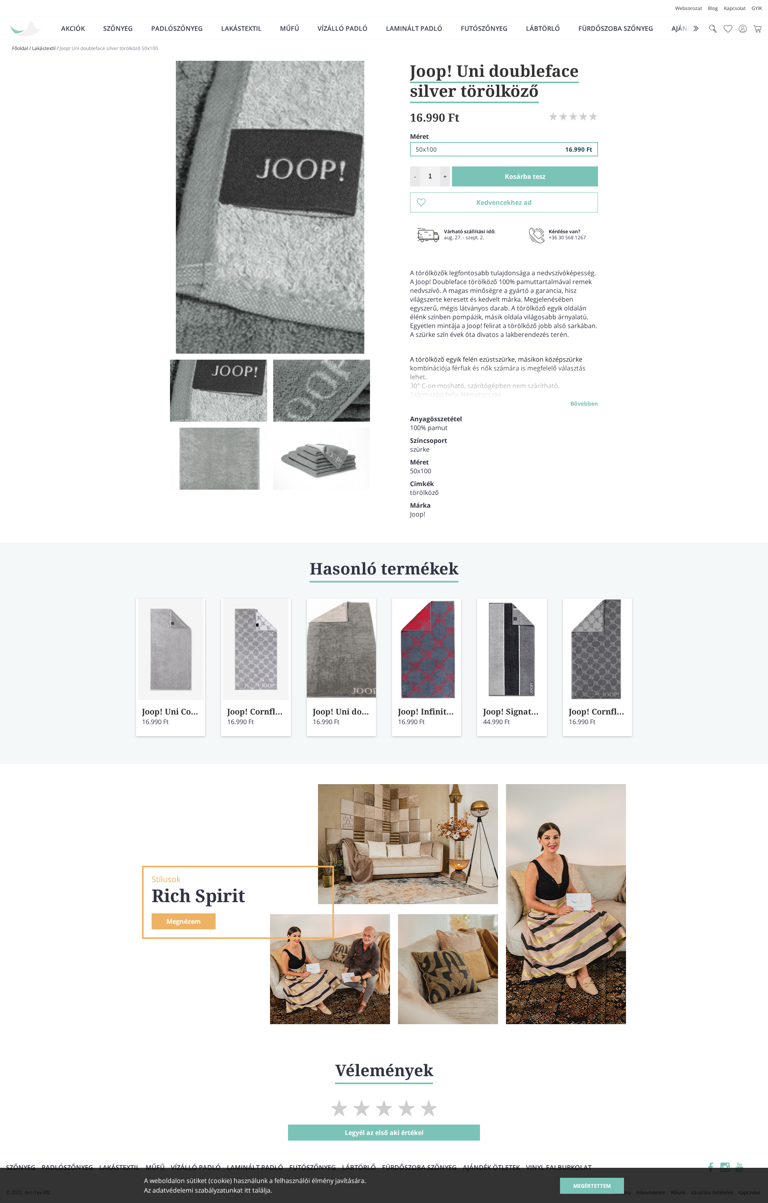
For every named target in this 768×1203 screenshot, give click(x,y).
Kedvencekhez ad (504, 202)
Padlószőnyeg (177, 28)
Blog (713, 8)
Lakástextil (241, 28)
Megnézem (183, 921)
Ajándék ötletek (491, 1167)
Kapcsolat (735, 8)
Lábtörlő (543, 28)
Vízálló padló (343, 28)
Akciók (73, 28)
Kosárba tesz (525, 176)
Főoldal (20, 48)
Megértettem (592, 1185)
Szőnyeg (118, 28)
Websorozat (688, 8)
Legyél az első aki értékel (384, 1132)
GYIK (757, 8)
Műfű (289, 28)
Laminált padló (414, 28)
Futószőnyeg (484, 28)
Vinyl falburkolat (559, 1167)
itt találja (257, 1190)
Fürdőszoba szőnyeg (615, 28)
